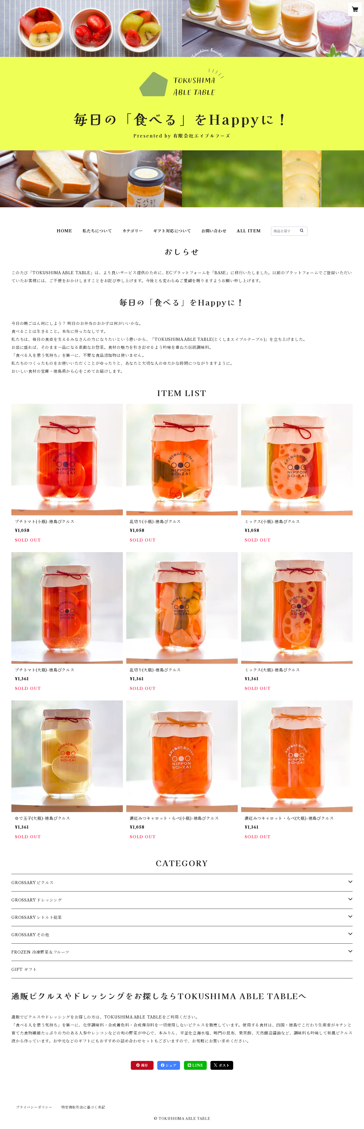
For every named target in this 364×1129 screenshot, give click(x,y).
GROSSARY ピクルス (32, 882)
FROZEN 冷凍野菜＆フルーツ (40, 952)
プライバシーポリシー (34, 1107)
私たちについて (97, 230)
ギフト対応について (172, 230)
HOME (64, 230)
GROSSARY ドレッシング (36, 900)
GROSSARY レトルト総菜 (36, 917)
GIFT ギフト (24, 969)
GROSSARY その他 (30, 934)
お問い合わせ (214, 230)
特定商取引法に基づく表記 (83, 1107)
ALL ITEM (249, 230)
